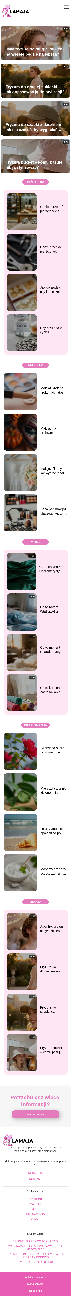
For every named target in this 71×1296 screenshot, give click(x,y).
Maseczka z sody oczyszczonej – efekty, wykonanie (53, 871)
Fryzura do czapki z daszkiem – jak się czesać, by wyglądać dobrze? (35, 127)
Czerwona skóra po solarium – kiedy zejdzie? (52, 750)
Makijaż (35, 365)
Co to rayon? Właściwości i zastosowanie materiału (50, 609)
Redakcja (35, 1173)
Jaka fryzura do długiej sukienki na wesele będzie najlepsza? (36, 51)
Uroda (35, 902)
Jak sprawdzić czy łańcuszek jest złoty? (50, 290)
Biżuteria (35, 182)
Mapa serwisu (35, 1284)
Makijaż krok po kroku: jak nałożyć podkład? (53, 390)
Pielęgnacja (35, 725)
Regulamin (35, 1290)
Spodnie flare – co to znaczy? (35, 1241)
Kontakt (35, 1179)
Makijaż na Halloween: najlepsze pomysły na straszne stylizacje (53, 431)
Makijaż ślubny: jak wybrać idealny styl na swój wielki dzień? (53, 471)
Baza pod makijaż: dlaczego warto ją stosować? (53, 511)
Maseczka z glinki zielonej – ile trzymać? (53, 791)
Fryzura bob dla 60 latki (35, 1262)
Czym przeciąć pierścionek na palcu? (51, 249)
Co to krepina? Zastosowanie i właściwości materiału (51, 690)
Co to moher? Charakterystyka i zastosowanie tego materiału (52, 650)
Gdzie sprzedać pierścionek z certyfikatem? (51, 209)
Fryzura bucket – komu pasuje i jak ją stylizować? (35, 165)
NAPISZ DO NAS (35, 1114)
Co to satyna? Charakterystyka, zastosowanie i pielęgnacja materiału (51, 569)
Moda (36, 542)
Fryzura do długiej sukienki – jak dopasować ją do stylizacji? (35, 89)
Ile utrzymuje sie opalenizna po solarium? (52, 831)
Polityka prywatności (35, 1277)
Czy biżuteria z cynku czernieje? (51, 330)
